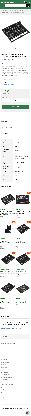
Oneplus (17, 150)
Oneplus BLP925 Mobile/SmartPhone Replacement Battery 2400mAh (7, 302)
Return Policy (5, 374)
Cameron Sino (10, 59)
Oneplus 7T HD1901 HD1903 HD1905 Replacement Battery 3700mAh (22, 273)
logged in (10, 328)
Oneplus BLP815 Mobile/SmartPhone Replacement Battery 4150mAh (7, 242)
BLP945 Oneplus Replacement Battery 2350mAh (22, 212)
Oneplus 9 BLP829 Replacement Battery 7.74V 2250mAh (23, 301)
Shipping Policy (5, 372)
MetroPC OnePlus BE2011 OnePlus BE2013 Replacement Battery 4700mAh (7, 213)
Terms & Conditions (6, 377)
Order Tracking (5, 362)
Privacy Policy (5, 379)
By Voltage (4, 387)
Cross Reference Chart (7, 384)
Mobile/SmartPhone (14, 10)
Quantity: (4, 97)
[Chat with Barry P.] (27, 412)
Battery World (5, 10)
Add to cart (15, 107)
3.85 (16, 175)
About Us (3, 364)
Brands (3, 389)
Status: (4, 63)
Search (28, 5)
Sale (2, 392)
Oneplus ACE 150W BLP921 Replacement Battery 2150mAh (7, 272)
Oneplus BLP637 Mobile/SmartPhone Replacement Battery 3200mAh (22, 242)
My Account (4, 359)
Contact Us (4, 367)
